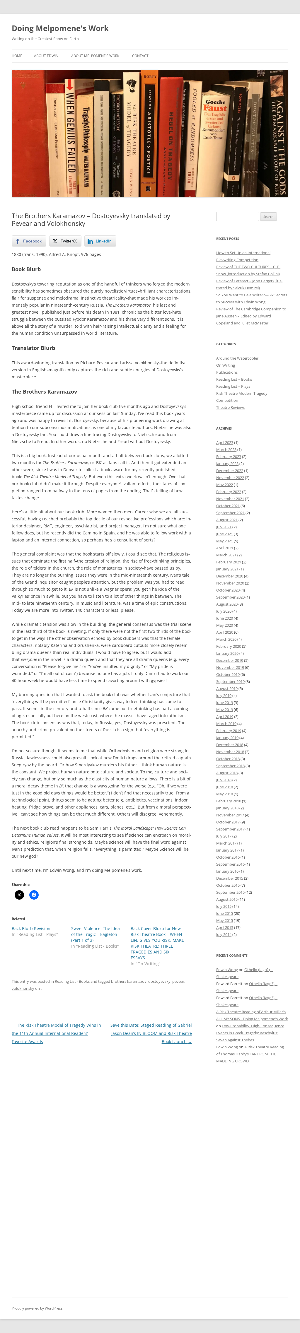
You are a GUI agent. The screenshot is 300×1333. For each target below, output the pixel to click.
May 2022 (224, 484)
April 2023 (224, 442)
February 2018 (228, 801)
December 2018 (229, 744)
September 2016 (230, 864)
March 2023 (226, 449)
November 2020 (230, 583)
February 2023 (228, 456)
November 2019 (230, 667)
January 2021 (227, 569)
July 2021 (223, 526)
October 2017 (228, 822)
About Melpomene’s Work (95, 55)
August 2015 (227, 899)
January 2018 (227, 808)
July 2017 (223, 836)
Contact (140, 55)
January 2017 (227, 850)
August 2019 (227, 688)
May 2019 (224, 709)
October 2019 (228, 674)
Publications (227, 372)
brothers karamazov (128, 981)
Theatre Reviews (230, 407)
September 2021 (230, 512)
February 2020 (228, 646)
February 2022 (228, 491)
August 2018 (227, 772)
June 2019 (224, 702)
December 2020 (229, 576)
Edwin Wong (227, 969)
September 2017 (230, 829)
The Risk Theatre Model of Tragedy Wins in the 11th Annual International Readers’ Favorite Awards (56, 1033)
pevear (178, 981)
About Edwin (46, 55)
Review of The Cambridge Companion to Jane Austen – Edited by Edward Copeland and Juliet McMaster (251, 316)
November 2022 (230, 477)
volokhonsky (23, 988)
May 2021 (224, 541)
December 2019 (229, 660)
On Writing (225, 365)
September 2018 (230, 765)
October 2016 (228, 857)
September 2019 (230, 681)
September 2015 (230, 892)
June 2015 (224, 913)
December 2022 (229, 470)
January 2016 (227, 871)
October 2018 (228, 758)
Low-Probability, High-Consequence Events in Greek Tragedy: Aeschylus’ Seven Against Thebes (250, 1033)
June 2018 (224, 786)
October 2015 (228, 885)
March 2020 (226, 639)
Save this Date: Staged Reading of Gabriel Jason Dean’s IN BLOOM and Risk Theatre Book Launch (151, 1033)
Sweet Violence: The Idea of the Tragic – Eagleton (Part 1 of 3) (95, 934)
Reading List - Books (72, 981)
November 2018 (230, 751)
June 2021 (224, 533)
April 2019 (224, 716)
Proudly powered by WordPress (37, 1308)
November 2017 (230, 815)
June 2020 (224, 618)
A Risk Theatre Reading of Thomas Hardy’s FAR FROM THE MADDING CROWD (250, 1054)
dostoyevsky (159, 981)
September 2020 (230, 597)
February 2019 (228, 730)
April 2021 (224, 548)
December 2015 (229, 878)
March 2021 (226, 555)
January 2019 (227, 737)
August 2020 (227, 604)
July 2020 (223, 611)
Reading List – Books (234, 379)
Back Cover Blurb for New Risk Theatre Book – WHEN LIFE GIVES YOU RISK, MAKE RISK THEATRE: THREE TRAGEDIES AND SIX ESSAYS (157, 943)
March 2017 (226, 843)
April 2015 (224, 927)
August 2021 (227, 519)
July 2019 (223, 695)
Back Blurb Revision (31, 928)
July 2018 (223, 779)
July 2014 (223, 934)
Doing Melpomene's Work (60, 28)
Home (17, 55)
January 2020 (227, 653)
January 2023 (227, 463)
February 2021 (228, 562)
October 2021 (228, 505)
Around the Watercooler (237, 358)
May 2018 (224, 794)
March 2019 (226, 723)
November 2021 (230, 498)
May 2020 (224, 625)
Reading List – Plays (233, 386)
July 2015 (223, 906)
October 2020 (228, 590)
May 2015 (224, 920)
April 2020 (224, 632)
